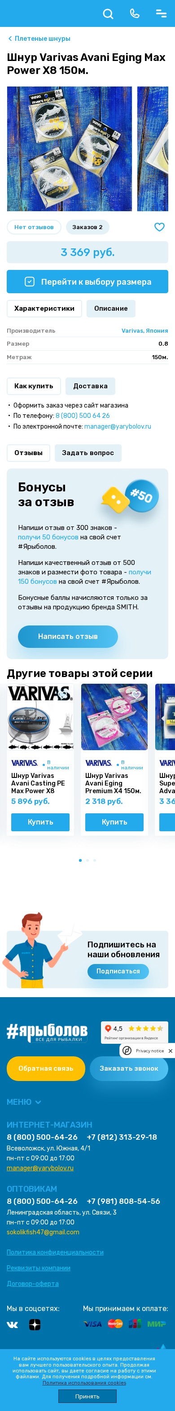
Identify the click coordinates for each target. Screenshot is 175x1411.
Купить (40, 822)
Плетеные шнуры (42, 39)
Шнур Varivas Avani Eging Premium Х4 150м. (113, 784)
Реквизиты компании (38, 1268)
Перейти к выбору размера (95, 282)
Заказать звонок (129, 1068)
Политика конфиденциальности (55, 1252)
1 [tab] (82, 862)
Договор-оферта (33, 1284)
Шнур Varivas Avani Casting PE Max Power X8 (38, 784)
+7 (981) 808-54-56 (123, 1201)
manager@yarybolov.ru (117, 426)
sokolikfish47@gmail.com (43, 1232)
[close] (170, 1050)
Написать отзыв (68, 636)
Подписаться (118, 971)
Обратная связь (46, 1068)
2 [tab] (89, 862)
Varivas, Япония (145, 330)
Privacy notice (150, 1050)
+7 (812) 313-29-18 (122, 1137)
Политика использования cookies (84, 1383)
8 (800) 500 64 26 (83, 416)
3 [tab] (96, 862)
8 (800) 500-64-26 (42, 1137)
